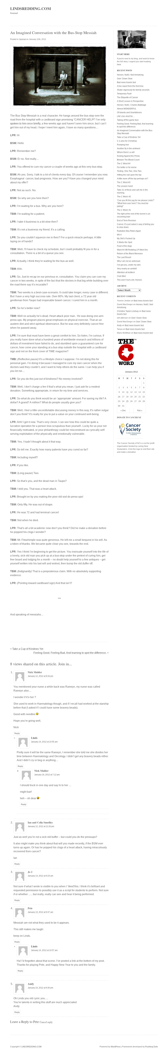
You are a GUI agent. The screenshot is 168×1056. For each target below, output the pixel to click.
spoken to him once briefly (25, 123)
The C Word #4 (123, 163)
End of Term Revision (126, 220)
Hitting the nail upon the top (129, 175)
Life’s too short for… (126, 116)
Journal (22, 39)
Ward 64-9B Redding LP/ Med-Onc (132, 250)
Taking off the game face (128, 120)
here (119, 64)
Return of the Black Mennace (130, 253)
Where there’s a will (126, 152)
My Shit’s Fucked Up (126, 238)
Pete (36, 1021)
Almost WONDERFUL (126, 109)
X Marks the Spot (124, 242)
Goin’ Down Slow (124, 78)
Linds (34, 738)
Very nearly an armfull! (127, 268)
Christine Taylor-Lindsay (128, 311)
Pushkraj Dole (151, 1047)
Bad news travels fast (126, 82)
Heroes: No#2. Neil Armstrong (130, 75)
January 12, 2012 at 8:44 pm (40, 676)
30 (119, 406)
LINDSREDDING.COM (30, 8)
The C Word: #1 (124, 210)
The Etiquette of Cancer (127, 97)
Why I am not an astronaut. (129, 261)
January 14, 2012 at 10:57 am (44, 950)
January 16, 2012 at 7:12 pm (47, 775)
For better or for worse (126, 167)
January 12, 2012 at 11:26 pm (41, 826)
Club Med (121, 276)
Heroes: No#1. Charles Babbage (131, 105)
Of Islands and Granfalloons (129, 112)
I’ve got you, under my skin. (129, 265)
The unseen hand (125, 186)
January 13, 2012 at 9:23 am (40, 876)
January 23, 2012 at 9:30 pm (40, 988)
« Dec (123, 410)
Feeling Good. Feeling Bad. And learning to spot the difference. (69, 652)
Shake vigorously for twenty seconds (133, 90)
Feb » (139, 410)
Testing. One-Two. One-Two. (129, 171)
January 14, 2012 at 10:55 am (44, 742)
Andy (31, 984)
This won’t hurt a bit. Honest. (129, 280)
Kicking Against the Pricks (128, 156)
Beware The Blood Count (128, 160)
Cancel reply (46, 1022)
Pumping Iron (123, 145)
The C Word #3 (123, 182)
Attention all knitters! (126, 272)
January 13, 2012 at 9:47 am (40, 912)
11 (127, 392)
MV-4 (119, 235)
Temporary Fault (124, 93)
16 (119, 397)
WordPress (116, 1047)
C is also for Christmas (127, 141)
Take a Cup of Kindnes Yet (27, 648)
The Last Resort (124, 257)
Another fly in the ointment (128, 148)
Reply (17, 733)
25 (127, 401)
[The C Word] (127, 365)
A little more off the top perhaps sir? (132, 178)
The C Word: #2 (124, 196)
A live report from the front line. (130, 86)
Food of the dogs (124, 246)
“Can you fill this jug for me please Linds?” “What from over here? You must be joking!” (135, 203)
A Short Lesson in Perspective (130, 101)
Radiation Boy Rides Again (129, 231)
